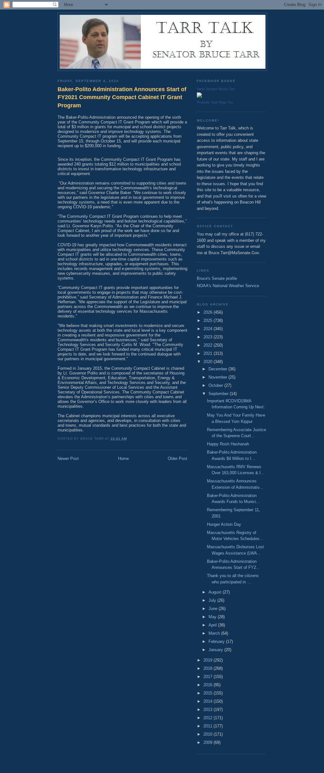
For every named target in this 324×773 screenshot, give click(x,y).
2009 (208, 742)
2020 (208, 361)
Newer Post (68, 458)
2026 (208, 312)
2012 (208, 717)
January (216, 649)
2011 (208, 726)
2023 (208, 337)
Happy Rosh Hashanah (228, 444)
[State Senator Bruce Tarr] (199, 96)
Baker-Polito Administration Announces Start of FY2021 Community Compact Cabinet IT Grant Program (122, 97)
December (218, 369)
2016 (208, 684)
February (217, 641)
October (216, 385)
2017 (208, 676)
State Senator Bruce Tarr (216, 89)
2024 (208, 328)
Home (123, 458)
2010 (208, 734)
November (218, 377)
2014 (208, 701)
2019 (208, 660)
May (213, 616)
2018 (208, 668)
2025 (208, 320)
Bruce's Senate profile (217, 278)
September (219, 393)
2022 (208, 345)
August (216, 592)
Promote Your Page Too (215, 102)
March (215, 633)
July (213, 600)
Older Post (177, 458)
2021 (208, 353)
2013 (208, 709)
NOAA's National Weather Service (228, 285)
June (214, 608)
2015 (208, 693)
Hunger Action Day (224, 524)
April (213, 625)
